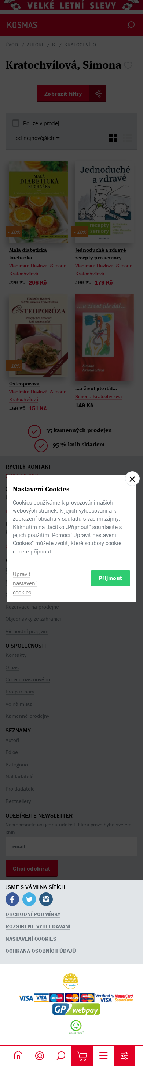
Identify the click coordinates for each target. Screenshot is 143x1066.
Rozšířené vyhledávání (38, 926)
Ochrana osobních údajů (41, 950)
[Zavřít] (132, 478)
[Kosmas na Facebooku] (12, 900)
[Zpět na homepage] (18, 1056)
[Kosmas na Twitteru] (29, 900)
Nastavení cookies (31, 938)
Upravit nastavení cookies (25, 583)
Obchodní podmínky (33, 914)
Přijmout (110, 578)
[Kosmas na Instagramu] (46, 900)
